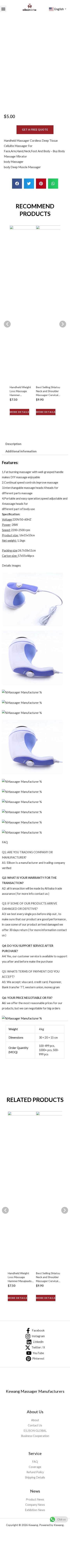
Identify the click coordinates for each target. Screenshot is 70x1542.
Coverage (35, 1467)
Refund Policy (35, 1472)
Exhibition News (35, 1510)
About (35, 1420)
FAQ (35, 1461)
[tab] (13, 444)
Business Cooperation (35, 1436)
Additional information (21, 451)
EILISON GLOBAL (35, 1430)
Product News (35, 1499)
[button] (3, 9)
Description (13, 444)
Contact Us (35, 1425)
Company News (35, 1504)
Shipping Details (35, 1477)
